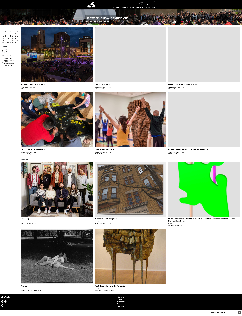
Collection (150, 5)
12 (5, 38)
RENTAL (148, 7)
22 (13, 40)
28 (10, 43)
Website (144, 5)
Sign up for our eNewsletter (218, 312)
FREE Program (8, 62)
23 (15, 40)
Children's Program (9, 60)
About (121, 299)
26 (5, 43)
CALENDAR (125, 7)
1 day (5, 49)
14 (10, 38)
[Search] (153, 2)
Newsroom (121, 304)
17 (17, 38)
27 (8, 43)
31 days (6, 52)
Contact (121, 297)
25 (3, 43)
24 (17, 40)
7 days (5, 51)
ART (117, 7)
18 (3, 40)
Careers (121, 306)
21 (10, 40)
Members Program (9, 63)
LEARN (132, 7)
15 (13, 38)
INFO (112, 7)
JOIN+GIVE (140, 7)
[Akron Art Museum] (94, 5)
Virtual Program (8, 65)
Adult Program (8, 58)
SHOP (153, 7)
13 (8, 38)
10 (17, 36)
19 (5, 40)
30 (15, 43)
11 (3, 38)
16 (15, 38)
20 (8, 40)
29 (13, 43)
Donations (121, 301)
